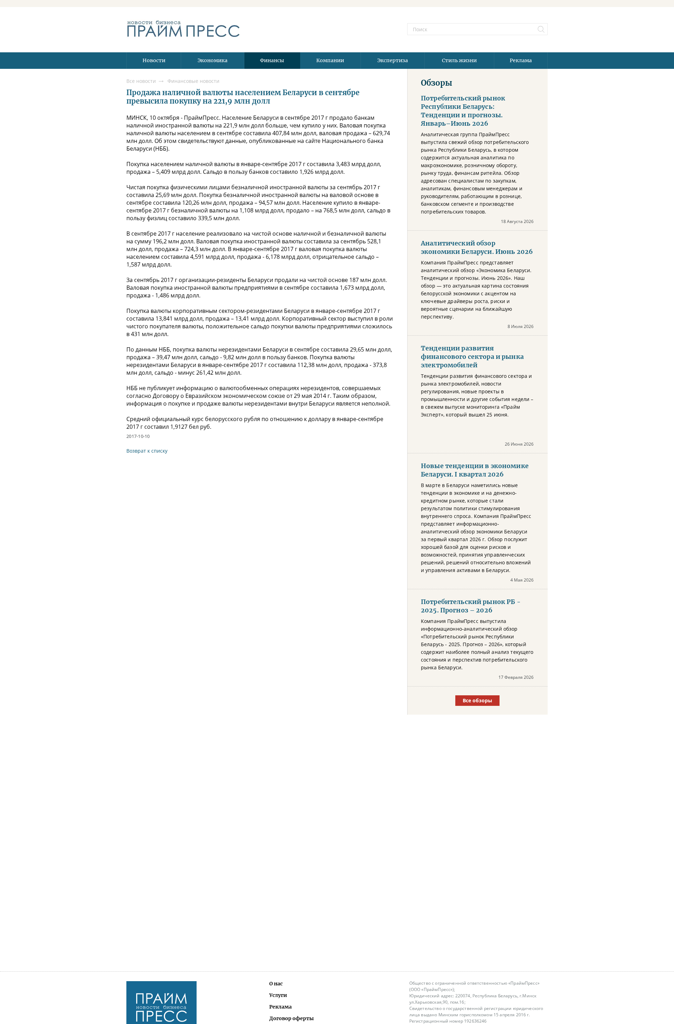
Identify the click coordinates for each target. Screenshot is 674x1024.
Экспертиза (392, 60)
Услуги (278, 995)
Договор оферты (291, 1018)
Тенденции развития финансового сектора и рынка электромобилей (472, 356)
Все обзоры (477, 700)
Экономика (212, 60)
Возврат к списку (146, 450)
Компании (330, 60)
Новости (154, 60)
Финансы (272, 60)
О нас (276, 983)
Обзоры (436, 83)
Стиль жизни (459, 60)
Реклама (521, 60)
